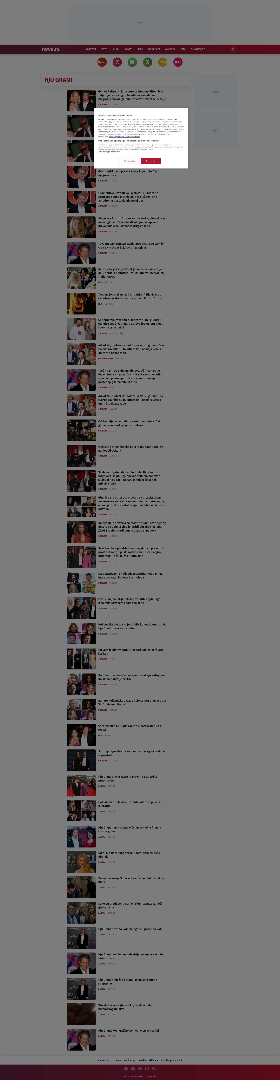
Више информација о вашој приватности (124, 137)
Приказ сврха (129, 161)
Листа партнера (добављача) (109, 152)
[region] (141, 138)
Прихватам (150, 161)
